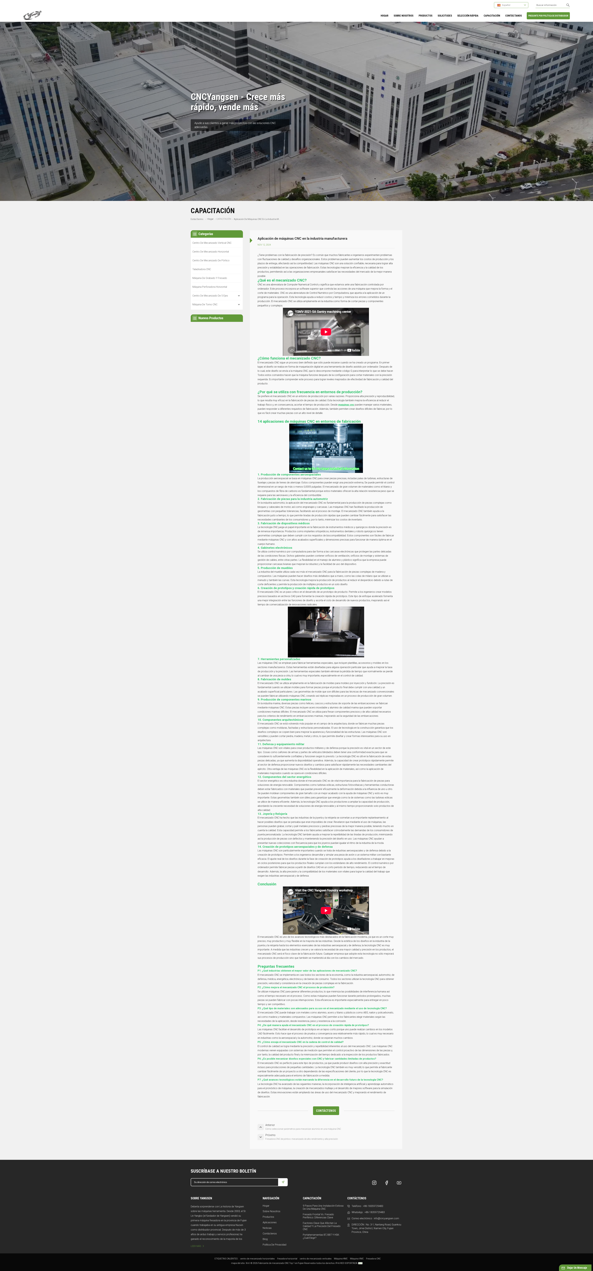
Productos (268, 1216)
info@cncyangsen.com (386, 1218)
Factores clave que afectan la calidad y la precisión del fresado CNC (322, 1226)
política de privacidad (274, 1244)
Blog (265, 1239)
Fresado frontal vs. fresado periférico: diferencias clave (318, 1216)
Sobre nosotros (271, 1211)
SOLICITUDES (445, 15)
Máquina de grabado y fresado (209, 278)
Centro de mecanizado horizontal (210, 251)
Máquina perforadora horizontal (209, 286)
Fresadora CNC (373, 1258)
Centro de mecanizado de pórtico (210, 260)
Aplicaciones (270, 1222)
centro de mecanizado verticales (316, 1258)
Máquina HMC (341, 1258)
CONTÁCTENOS (326, 1111)
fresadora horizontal (287, 1258)
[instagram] (374, 1183)
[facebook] (386, 1183)
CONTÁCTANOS (513, 15)
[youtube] (399, 1183)
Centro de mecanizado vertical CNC (211, 242)
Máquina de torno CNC (204, 304)
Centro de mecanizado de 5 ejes (210, 295)
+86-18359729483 (373, 1206)
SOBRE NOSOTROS (403, 15)
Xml (248, 1263)
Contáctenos (270, 1233)
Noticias (267, 1228)
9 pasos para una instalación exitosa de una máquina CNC (323, 1207)
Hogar (384, 15)
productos (425, 15)
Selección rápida (467, 15)
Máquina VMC (357, 1258)
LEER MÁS (196, 1246)
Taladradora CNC (201, 269)
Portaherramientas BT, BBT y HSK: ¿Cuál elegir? (321, 1236)
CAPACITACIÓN (492, 15)
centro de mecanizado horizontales (257, 1258)
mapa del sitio (238, 1263)
